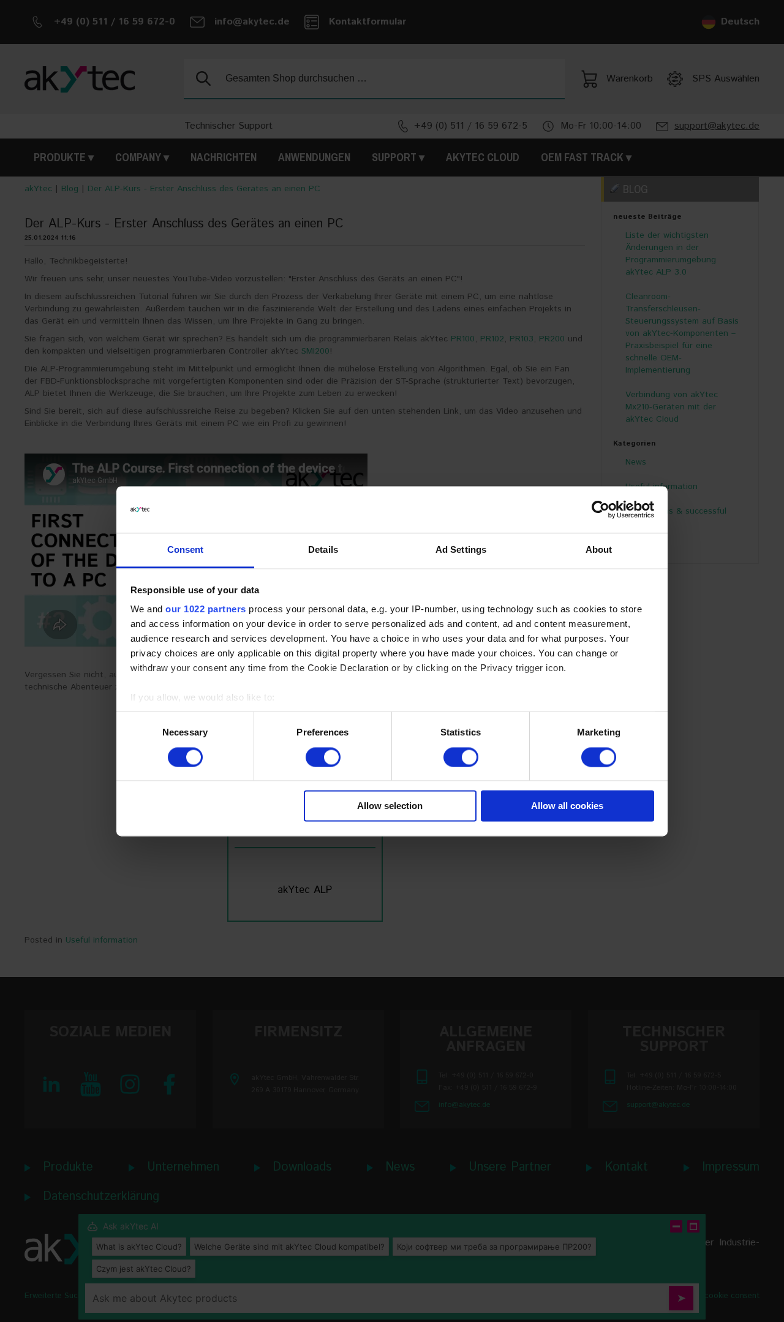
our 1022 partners (205, 609)
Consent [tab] (185, 550)
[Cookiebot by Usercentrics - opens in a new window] (600, 509)
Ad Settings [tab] (460, 550)
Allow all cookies (567, 806)
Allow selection (390, 806)
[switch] (323, 757)
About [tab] (599, 550)
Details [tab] (323, 550)
